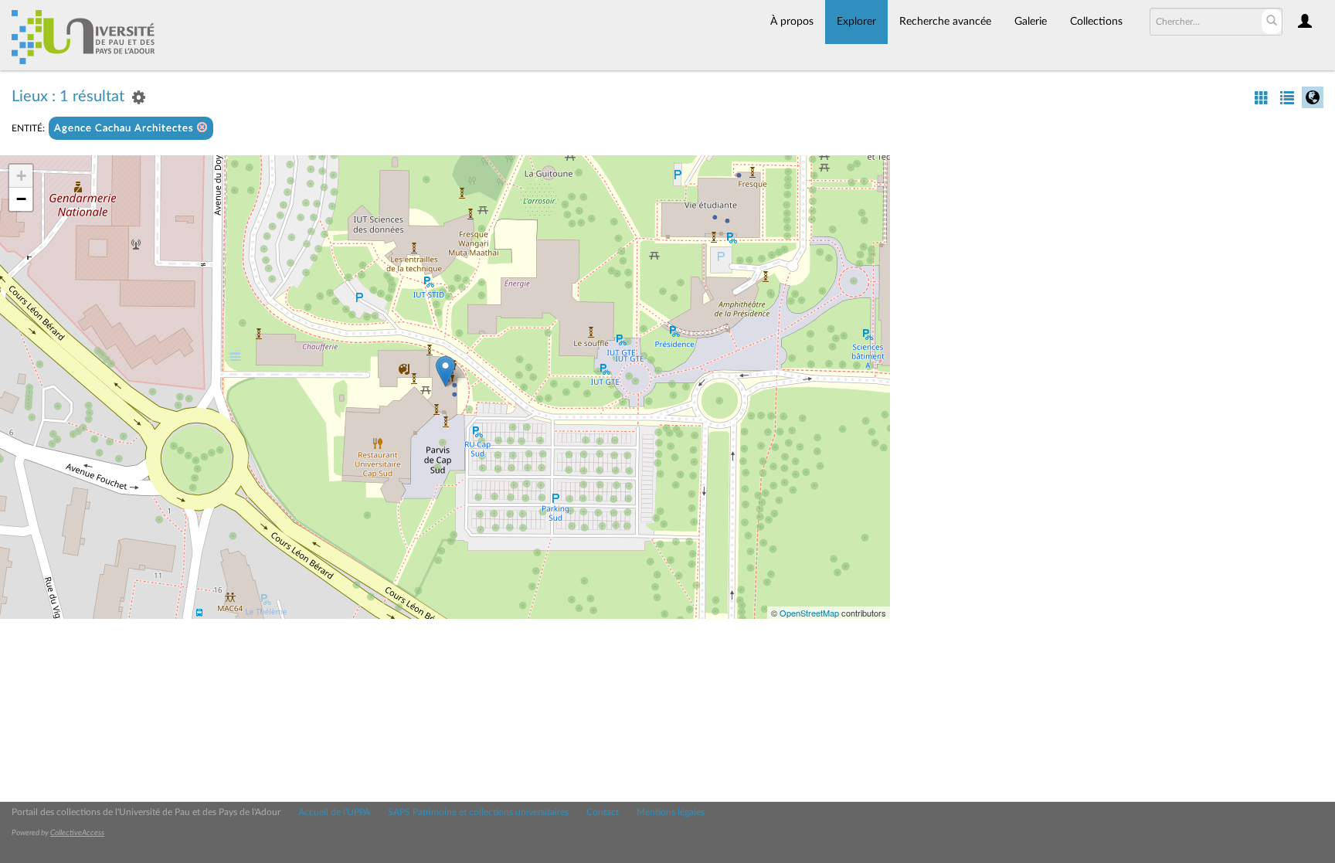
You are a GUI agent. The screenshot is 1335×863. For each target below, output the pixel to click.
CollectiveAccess (77, 833)
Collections (1096, 21)
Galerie (1030, 21)
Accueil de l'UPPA (334, 812)
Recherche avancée (945, 21)
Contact (602, 812)
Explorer (856, 21)
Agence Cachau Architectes (125, 129)
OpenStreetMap (809, 612)
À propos (792, 21)
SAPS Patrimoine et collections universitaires (478, 812)
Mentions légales (671, 812)
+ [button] (21, 175)
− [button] (21, 199)
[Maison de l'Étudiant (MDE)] (445, 371)
